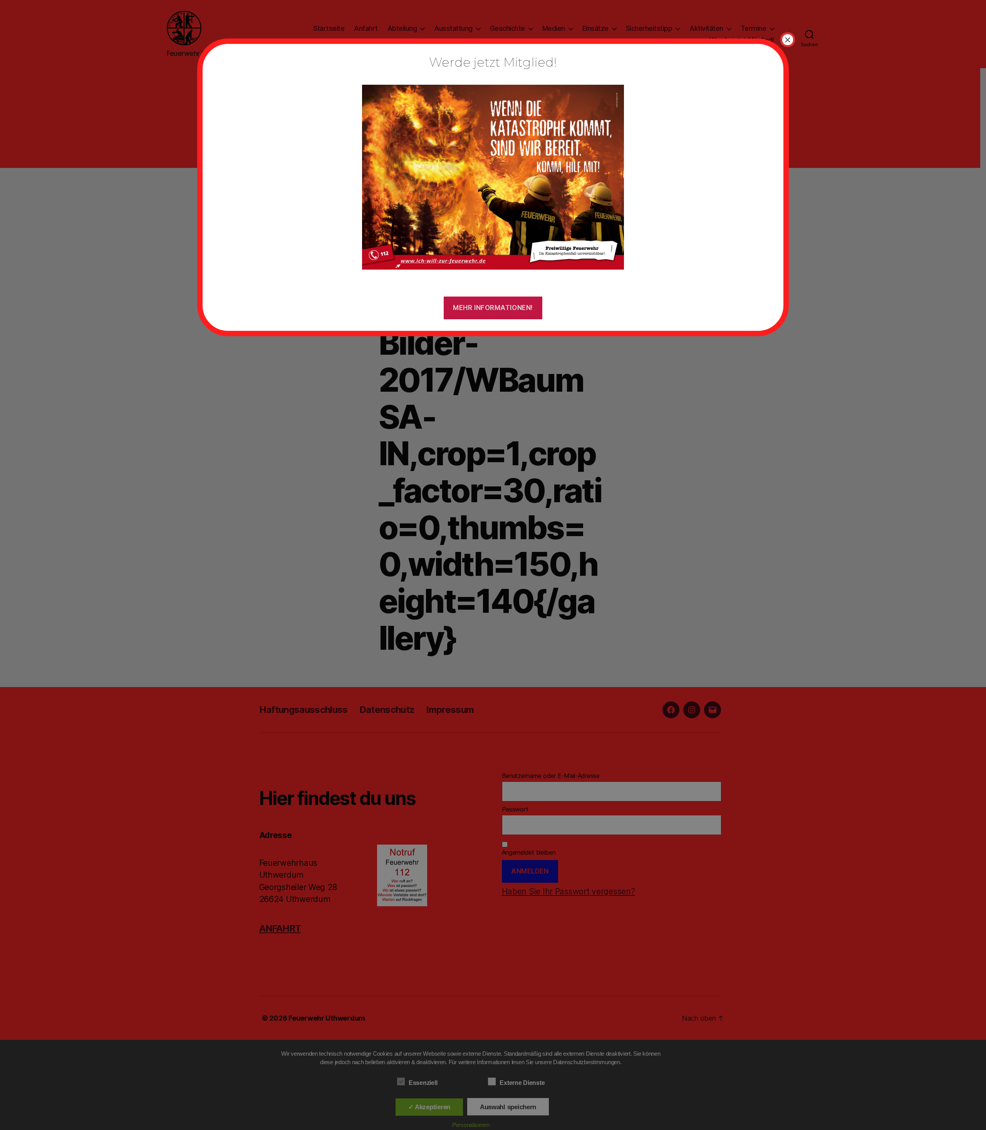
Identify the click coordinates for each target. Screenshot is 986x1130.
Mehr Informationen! (493, 308)
